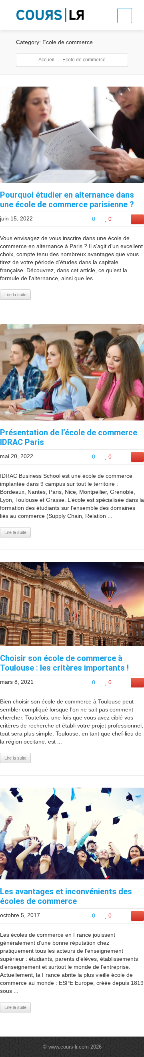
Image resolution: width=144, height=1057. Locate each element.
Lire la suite (15, 294)
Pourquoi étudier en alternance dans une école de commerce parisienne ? (67, 199)
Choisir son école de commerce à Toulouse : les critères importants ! (64, 663)
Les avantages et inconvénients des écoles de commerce (66, 896)
